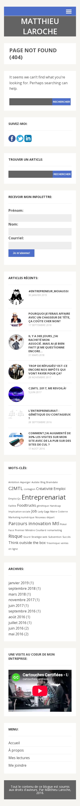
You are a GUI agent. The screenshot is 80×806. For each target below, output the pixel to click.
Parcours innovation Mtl (33, 523)
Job (34, 511)
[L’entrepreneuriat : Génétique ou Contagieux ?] (16, 415)
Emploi (60, 488)
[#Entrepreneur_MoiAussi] (16, 301)
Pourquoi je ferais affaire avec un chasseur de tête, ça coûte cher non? (49, 317)
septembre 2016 (22, 611)
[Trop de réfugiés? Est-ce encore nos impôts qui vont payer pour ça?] (16, 376)
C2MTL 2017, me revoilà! (47, 388)
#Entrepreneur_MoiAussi (48, 291)
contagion (29, 489)
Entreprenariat (44, 497)
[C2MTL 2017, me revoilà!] (16, 398)
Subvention (55, 536)
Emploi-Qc (14, 498)
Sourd (26, 536)
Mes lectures (19, 757)
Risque (15, 536)
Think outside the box (27, 542)
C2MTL (15, 488)
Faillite (12, 505)
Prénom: (15, 210)
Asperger (25, 482)
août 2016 (16, 616)
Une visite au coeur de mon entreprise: (31, 656)
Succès (66, 536)
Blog (42, 482)
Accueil (14, 742)
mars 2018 (17, 594)
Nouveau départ (44, 517)
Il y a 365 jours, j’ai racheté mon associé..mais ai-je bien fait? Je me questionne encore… (46, 343)
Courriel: (16, 238)
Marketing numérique (21, 517)
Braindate (52, 482)
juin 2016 (16, 628)
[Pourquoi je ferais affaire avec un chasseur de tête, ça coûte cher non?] (16, 324)
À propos (16, 750)
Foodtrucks (26, 505)
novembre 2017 (21, 599)
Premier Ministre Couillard (30, 530)
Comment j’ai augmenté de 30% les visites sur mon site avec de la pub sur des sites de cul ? (49, 438)
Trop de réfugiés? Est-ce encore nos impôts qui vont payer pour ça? (47, 369)
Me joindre (17, 765)
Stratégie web (39, 536)
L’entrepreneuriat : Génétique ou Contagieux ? (49, 414)
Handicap (55, 505)
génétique (43, 505)
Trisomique (53, 543)
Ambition (13, 482)
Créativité (44, 488)
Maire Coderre (59, 511)
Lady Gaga (43, 511)
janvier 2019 (18, 582)
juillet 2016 (17, 622)
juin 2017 (16, 605)
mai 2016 (15, 634)
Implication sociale (19, 511)
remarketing (54, 530)
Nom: (13, 224)
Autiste (36, 482)
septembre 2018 (22, 588)
